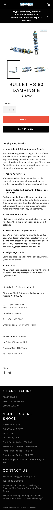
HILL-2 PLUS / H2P (11, 437)
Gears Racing (14, 507)
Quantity (7, 103)
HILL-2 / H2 (8, 433)
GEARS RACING (10, 397)
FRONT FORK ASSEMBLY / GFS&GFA (20, 446)
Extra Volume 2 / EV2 (13, 429)
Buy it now (25, 129)
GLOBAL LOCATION (11, 405)
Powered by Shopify (28, 507)
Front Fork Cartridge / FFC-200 (17, 442)
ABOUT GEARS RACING (13, 401)
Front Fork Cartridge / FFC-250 (17, 450)
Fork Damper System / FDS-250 (18, 455)
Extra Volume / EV (11, 424)
